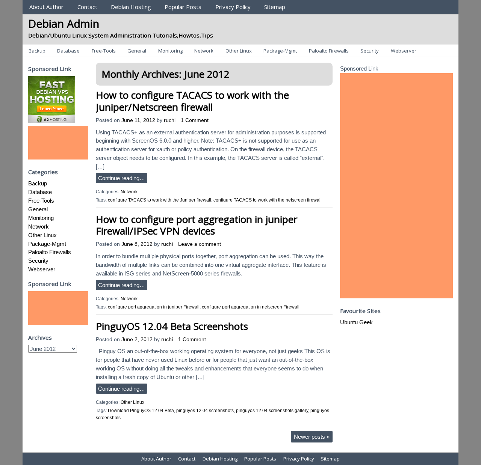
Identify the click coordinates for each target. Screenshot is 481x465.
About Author (46, 7)
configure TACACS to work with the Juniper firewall (159, 200)
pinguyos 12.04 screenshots (205, 410)
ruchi (169, 120)
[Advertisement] (58, 143)
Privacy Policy (233, 7)
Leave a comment (199, 244)
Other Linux (238, 50)
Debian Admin (63, 23)
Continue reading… (121, 178)
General (136, 50)
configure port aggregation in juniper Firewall (154, 307)
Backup (37, 50)
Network (203, 50)
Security (369, 50)
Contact (87, 7)
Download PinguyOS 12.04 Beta (141, 410)
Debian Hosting (131, 7)
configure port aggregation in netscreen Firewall (250, 307)
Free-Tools (104, 50)
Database (68, 50)
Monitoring (170, 50)
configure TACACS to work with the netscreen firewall (267, 200)
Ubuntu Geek (356, 322)
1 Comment (195, 120)
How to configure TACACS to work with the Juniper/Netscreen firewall (192, 100)
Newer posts (312, 436)
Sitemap (274, 7)
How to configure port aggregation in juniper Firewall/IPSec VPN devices (196, 225)
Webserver (403, 50)
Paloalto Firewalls (329, 50)
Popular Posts (183, 7)
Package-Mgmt (280, 50)
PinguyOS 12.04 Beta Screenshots (172, 326)
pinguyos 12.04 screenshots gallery (272, 410)
